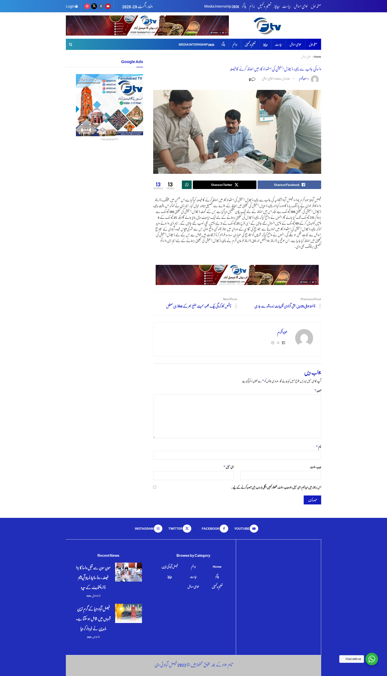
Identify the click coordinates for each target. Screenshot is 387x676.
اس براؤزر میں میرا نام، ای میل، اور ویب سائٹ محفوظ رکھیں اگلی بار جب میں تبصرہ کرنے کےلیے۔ (276, 487)
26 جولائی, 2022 (282, 78)
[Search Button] (70, 44)
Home (317, 56)
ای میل (228, 466)
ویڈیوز (277, 6)
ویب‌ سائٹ (315, 466)
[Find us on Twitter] (94, 6)
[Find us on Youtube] (108, 6)
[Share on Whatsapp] (187, 185)
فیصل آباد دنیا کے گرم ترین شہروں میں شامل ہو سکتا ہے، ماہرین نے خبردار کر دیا (93, 618)
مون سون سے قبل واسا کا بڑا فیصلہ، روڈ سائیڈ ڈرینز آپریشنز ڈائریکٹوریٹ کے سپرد (93, 577)
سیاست (286, 6)
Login (70, 6)
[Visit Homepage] (286, 25)
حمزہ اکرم (302, 78)
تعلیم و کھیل (264, 6)
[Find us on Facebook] (101, 6)
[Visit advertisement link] (147, 25)
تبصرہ (317, 390)
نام (318, 446)
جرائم (252, 6)
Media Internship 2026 (221, 6)
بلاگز (244, 6)
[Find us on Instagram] (87, 6)
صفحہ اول (316, 6)
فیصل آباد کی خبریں (169, 566)
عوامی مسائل (301, 6)
